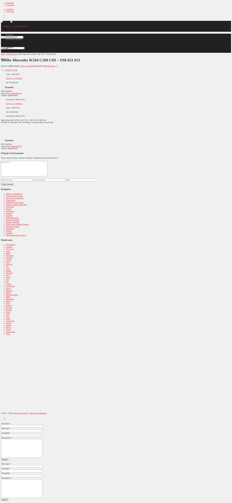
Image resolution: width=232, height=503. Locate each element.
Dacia (8, 262)
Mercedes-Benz (49, 66)
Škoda (8, 327)
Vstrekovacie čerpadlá (14, 196)
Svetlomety (10, 211)
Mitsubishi (10, 299)
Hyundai (9, 273)
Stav (7, 82)
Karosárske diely (12, 218)
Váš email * (5, 428)
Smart (8, 319)
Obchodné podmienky (14, 39)
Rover (8, 312)
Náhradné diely (12, 37)
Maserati (9, 290)
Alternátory (10, 229)
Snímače (9, 213)
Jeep (7, 280)
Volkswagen (10, 332)
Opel (8, 304)
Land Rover (10, 286)
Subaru (8, 323)
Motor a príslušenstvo (29, 66)
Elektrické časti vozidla (14, 203)
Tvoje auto (10, 5)
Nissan (8, 301)
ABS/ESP (10, 207)
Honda (8, 271)
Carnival (9, 247)
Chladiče (9, 233)
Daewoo (9, 264)
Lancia (8, 284)
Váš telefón (5, 433)
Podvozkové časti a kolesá (16, 235)
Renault (9, 310)
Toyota (8, 330)
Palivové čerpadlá (12, 220)
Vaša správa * (6, 438)
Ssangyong (10, 321)
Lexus (8, 288)
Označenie (10, 100)
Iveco (8, 275)
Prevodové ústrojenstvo (15, 198)
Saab (8, 314)
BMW (8, 253)
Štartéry (9, 231)
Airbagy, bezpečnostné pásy (16, 205)
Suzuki (8, 325)
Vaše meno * (6, 424)
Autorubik (10, 3)
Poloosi (8, 209)
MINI (8, 297)
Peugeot (9, 306)
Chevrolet (9, 256)
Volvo (8, 334)
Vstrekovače (10, 200)
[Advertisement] (38, 130)
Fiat (7, 266)
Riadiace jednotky (13, 222)
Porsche (9, 308)
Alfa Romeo (10, 245)
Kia (7, 282)
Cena (8, 74)
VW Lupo (10, 249)
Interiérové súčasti (13, 227)
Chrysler (9, 258)
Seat (7, 317)
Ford (7, 269)
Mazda (8, 293)
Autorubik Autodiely (20, 413)
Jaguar (8, 277)
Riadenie (9, 216)
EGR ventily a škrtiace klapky (17, 224)
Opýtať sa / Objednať (14, 78)
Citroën (8, 260)
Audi (8, 251)
